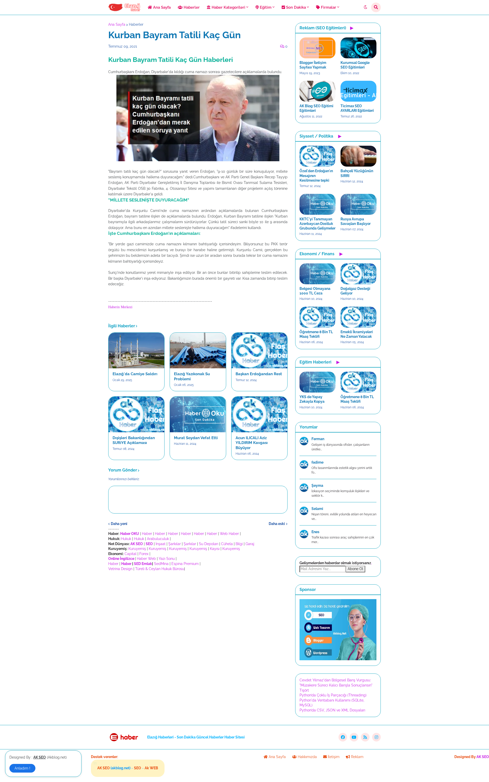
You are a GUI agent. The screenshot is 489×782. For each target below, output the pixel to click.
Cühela (227, 544)
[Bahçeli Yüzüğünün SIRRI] (358, 156)
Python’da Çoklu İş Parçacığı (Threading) (333, 695)
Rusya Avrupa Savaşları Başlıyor (356, 221)
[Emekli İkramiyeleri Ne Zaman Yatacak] (358, 317)
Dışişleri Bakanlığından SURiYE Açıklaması (134, 440)
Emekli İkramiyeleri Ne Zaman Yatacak (357, 334)
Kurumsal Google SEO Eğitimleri (355, 65)
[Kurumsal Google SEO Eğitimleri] (358, 47)
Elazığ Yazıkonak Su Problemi (192, 376)
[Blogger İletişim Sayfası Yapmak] (317, 47)
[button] (365, 7)
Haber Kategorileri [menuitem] (228, 7)
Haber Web (146, 559)
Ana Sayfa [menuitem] (161, 7)
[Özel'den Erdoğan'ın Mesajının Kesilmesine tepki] (317, 156)
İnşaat (161, 544)
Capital (131, 554)
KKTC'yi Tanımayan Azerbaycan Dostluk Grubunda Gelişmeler (317, 223)
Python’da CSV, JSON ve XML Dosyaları (332, 710)
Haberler (136, 24)
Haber (147, 534)
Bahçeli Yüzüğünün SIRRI (357, 173)
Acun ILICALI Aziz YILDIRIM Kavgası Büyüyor (252, 443)
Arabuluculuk (158, 539)
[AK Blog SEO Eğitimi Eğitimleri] (317, 91)
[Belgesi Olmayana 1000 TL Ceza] (317, 273)
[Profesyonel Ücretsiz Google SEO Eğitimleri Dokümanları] (338, 659)
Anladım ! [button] (22, 768)
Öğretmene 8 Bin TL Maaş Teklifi (316, 334)
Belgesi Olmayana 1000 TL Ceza (315, 291)
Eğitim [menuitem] (265, 7)
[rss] (365, 737)
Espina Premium (185, 564)
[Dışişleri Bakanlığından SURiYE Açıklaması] (136, 414)
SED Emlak (143, 564)
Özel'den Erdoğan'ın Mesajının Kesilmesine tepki (316, 175)
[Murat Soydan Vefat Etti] (198, 414)
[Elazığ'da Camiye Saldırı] (136, 350)
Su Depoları (208, 544)
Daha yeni (119, 524)
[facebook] (342, 737)
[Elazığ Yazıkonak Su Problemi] (198, 350)
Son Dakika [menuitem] (295, 7)
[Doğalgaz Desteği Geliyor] (358, 273)
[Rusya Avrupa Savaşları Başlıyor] (358, 204)
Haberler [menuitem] (191, 7)
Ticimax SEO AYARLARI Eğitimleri (357, 108)
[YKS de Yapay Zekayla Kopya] (317, 382)
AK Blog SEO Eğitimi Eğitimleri (316, 108)
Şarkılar (174, 544)
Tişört (304, 690)
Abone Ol (355, 569)
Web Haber (229, 534)
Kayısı (215, 549)
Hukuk (126, 539)
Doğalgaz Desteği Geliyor (355, 291)
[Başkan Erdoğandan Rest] (259, 350)
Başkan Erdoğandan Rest (259, 374)
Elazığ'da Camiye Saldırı (135, 374)
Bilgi (239, 544)
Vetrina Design (120, 569)
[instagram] (376, 737)
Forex (143, 554)
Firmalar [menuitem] (328, 7)
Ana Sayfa (116, 24)
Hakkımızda (307, 757)
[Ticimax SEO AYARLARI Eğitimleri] (358, 91)
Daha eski (277, 524)
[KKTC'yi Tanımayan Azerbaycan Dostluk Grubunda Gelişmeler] (317, 204)
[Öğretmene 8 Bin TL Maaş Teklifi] (317, 317)
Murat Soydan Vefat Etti (196, 438)
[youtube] (354, 737)
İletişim (333, 757)
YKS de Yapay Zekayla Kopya (312, 399)
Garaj (250, 544)
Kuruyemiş (137, 549)
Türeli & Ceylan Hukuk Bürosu (159, 569)
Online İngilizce (121, 559)
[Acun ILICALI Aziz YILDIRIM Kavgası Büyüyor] (259, 414)
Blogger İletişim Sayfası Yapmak (313, 65)
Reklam (356, 757)
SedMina (161, 564)
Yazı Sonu (167, 559)
